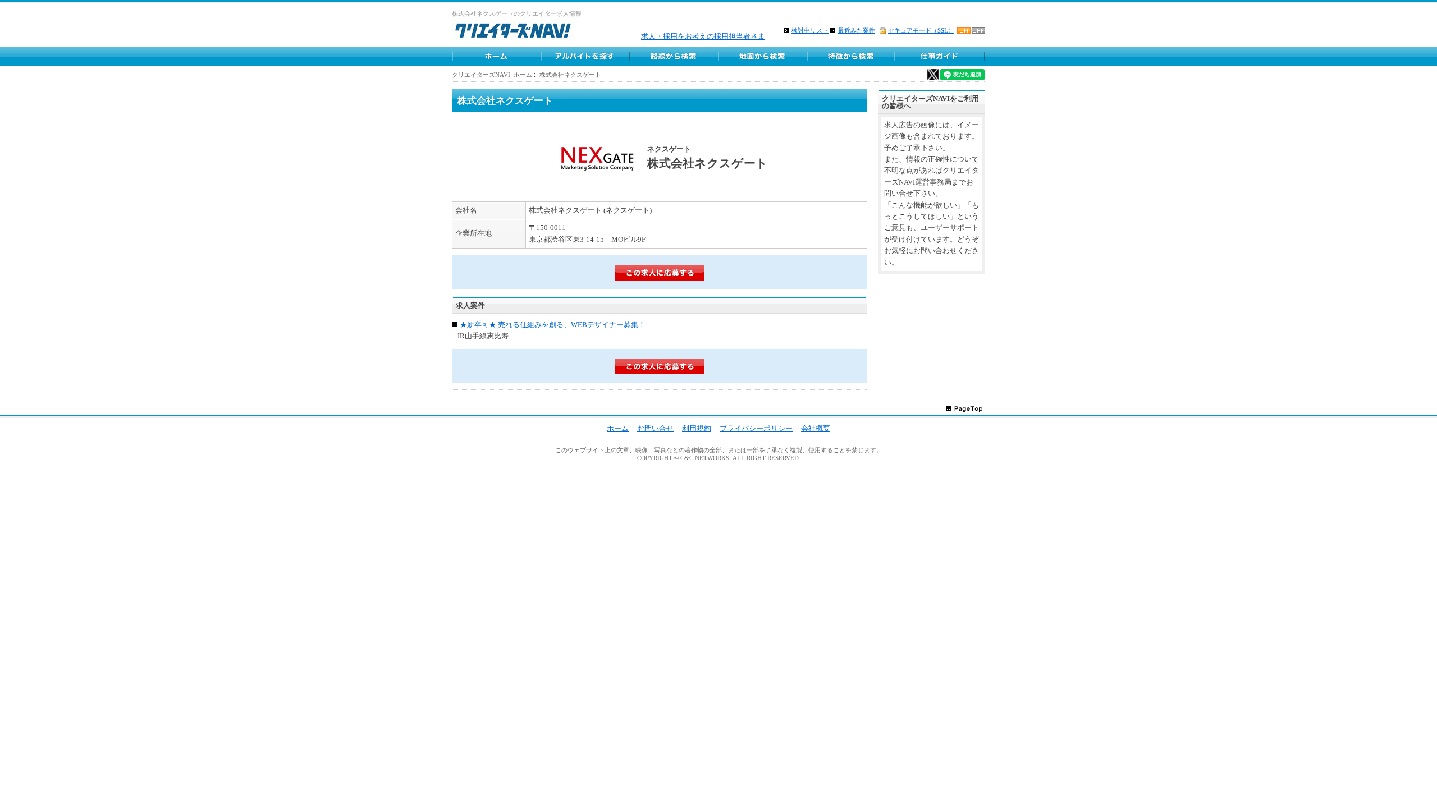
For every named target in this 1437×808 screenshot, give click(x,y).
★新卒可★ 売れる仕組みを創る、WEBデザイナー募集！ (553, 324)
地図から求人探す (762, 56)
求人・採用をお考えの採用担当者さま (703, 36)
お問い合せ (655, 428)
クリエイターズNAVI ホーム (492, 74)
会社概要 (815, 428)
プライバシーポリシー (756, 428)
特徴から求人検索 (851, 56)
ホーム (496, 56)
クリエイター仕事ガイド (940, 56)
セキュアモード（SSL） (921, 30)
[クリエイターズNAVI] (513, 32)
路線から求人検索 (673, 56)
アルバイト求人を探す (585, 56)
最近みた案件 (856, 30)
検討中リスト (810, 30)
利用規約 (696, 428)
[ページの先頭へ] (964, 408)
